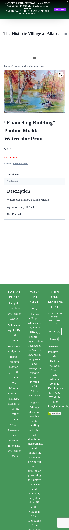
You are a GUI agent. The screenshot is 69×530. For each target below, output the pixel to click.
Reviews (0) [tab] (13, 181)
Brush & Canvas (20, 163)
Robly (54, 352)
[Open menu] (66, 33)
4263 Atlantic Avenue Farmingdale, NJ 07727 (56, 383)
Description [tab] (13, 174)
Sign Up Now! (60, 9)
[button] (61, 75)
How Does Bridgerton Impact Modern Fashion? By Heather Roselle (14, 362)
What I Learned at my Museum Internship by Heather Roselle (14, 441)
